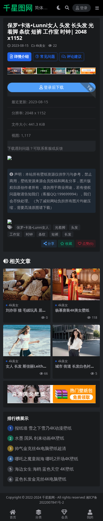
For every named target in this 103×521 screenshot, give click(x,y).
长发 (67, 234)
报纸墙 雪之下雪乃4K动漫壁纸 (43, 428)
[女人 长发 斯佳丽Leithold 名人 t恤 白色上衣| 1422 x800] (26, 340)
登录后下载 (54, 87)
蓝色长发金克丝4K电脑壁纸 (40, 479)
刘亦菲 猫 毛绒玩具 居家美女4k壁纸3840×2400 (26, 312)
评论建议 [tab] (74, 56)
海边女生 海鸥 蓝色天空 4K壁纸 (44, 469)
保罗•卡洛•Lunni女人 (33, 227)
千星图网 (48, 497)
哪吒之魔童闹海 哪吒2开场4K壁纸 (46, 459)
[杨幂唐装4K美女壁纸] (76, 284)
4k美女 (40, 45)
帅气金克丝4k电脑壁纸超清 (40, 448)
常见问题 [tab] (47, 56)
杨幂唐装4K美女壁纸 (72, 310)
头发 (74, 227)
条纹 (42, 234)
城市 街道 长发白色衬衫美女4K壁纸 (74, 368)
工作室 (15, 234)
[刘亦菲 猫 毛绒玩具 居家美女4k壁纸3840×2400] (26, 284)
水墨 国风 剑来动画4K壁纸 (39, 438)
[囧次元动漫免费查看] (51, 72)
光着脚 (60, 227)
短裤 (55, 234)
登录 (83, 8)
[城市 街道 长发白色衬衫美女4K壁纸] (76, 340)
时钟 (29, 234)
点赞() (87, 244)
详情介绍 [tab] (21, 56)
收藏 (68, 244)
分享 (51, 244)
